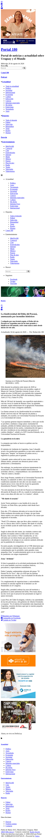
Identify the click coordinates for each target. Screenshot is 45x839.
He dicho (9, 105)
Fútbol (8, 122)
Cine (7, 150)
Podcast (4, 77)
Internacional (10, 92)
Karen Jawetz (35, 832)
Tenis (7, 129)
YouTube (13, 283)
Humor (8, 133)
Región (3, 301)
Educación (9, 99)
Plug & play (10, 163)
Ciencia (8, 101)
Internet (8, 155)
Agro (7, 111)
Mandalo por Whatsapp (11, 616)
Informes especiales (13, 103)
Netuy (37, 836)
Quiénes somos (11, 824)
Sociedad (9, 90)
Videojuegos (10, 171)
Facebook (13, 279)
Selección (9, 124)
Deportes (5, 116)
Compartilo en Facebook (12, 618)
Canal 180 (5, 73)
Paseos (8, 161)
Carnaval (9, 148)
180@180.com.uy (7, 832)
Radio (8, 165)
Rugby (8, 131)
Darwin (4, 137)
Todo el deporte (11, 120)
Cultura (8, 97)
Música (8, 159)
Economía (9, 95)
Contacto (9, 826)
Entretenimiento (8, 142)
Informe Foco (15, 204)
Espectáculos (10, 153)
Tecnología (10, 109)
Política (8, 88)
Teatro (8, 167)
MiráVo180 (10, 146)
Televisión (9, 169)
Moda (8, 157)
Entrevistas (10, 107)
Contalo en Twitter (9, 620)
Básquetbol (10, 126)
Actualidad (6, 82)
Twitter (12, 281)
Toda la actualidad (12, 86)
